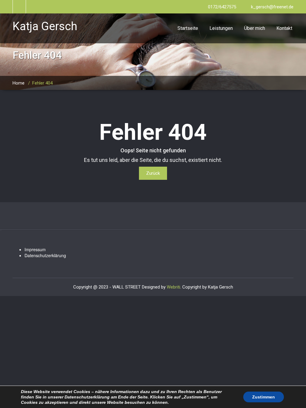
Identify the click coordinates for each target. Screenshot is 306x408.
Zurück (153, 173)
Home (19, 83)
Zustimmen (263, 397)
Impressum (35, 249)
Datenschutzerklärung (45, 255)
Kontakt (284, 28)
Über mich (254, 28)
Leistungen (221, 28)
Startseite (188, 28)
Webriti (173, 287)
